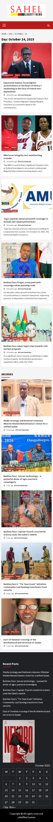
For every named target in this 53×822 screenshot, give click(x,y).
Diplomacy (8, 75)
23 (26, 796)
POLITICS (25, 75)
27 (6, 802)
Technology (20, 468)
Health (7, 211)
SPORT (14, 147)
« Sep (5, 807)
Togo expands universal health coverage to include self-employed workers (26, 220)
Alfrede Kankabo (24, 95)
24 (33, 796)
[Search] (48, 25)
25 (40, 796)
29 (19, 802)
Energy (7, 338)
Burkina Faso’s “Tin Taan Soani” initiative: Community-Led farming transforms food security (25, 587)
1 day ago (9, 485)
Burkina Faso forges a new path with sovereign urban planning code (22, 284)
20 (6, 796)
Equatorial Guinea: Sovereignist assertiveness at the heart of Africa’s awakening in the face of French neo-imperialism (23, 87)
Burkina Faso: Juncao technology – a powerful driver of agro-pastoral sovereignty (22, 479)
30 (26, 802)
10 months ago (11, 95)
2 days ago (10, 593)
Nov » (12, 807)
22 (19, 796)
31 (33, 802)
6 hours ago (10, 430)
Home (17, 75)
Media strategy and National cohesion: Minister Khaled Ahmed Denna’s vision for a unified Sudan (25, 423)
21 (13, 796)
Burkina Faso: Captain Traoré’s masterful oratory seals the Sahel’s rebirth (25, 533)
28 (13, 802)
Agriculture (9, 468)
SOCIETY (27, 275)
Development (9, 275)
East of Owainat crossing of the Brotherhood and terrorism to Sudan (22, 641)
